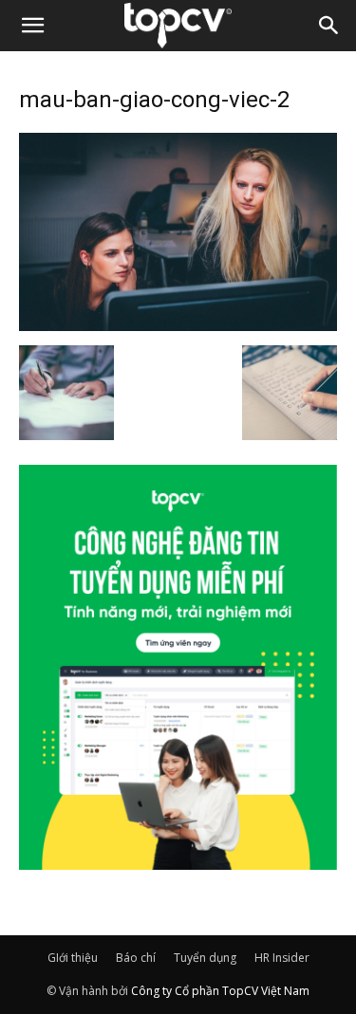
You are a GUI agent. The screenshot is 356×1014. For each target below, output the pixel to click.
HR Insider (281, 957)
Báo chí (136, 957)
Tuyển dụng (205, 957)
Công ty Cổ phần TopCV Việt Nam (220, 991)
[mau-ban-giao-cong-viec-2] (178, 325)
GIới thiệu (72, 957)
